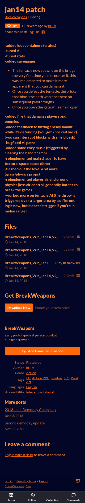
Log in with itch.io (19, 454)
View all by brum (26, 481)
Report (43, 481)
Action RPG (40, 378)
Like (14, 26)
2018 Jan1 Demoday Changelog (30, 409)
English (31, 387)
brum (52, 26)
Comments (73, 500)
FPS (66, 378)
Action (31, 373)
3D (28, 378)
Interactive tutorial (40, 392)
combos (56, 378)
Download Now (18, 308)
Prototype (33, 362)
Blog (28, 486)
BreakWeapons (16, 17)
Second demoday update (25, 423)
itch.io (9, 481)
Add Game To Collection (46, 351)
